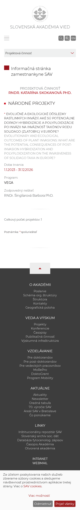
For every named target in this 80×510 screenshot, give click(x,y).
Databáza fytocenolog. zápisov (40, 440)
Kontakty (40, 303)
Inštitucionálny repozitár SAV (40, 432)
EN (73, 38)
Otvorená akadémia (40, 448)
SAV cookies (32, 486)
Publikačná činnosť (40, 336)
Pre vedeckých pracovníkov (40, 366)
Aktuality (40, 395)
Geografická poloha (40, 307)
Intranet (40, 459)
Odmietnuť (42, 504)
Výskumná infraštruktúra (40, 341)
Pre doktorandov (40, 357)
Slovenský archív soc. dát (40, 436)
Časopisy (40, 332)
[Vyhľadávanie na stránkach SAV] (61, 38)
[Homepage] (40, 14)
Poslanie (40, 291)
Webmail (40, 463)
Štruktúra (40, 299)
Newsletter (40, 399)
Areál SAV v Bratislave (40, 411)
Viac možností (39, 496)
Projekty (40, 324)
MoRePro (40, 370)
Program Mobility (40, 378)
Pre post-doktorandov (40, 361)
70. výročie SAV (40, 407)
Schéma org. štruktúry (40, 295)
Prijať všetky (65, 504)
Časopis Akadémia (40, 444)
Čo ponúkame (40, 415)
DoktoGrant (40, 374)
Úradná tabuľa (40, 403)
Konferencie (40, 328)
